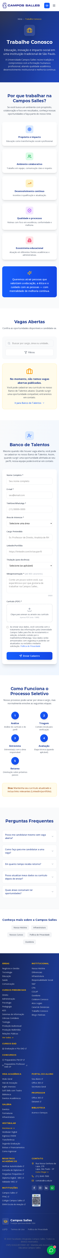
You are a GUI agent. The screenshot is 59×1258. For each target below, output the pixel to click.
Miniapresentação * (25, 573)
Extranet (35, 1101)
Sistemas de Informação (13, 1014)
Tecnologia (7, 972)
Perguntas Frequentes (12, 1174)
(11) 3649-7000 (42, 1176)
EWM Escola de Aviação (12, 1204)
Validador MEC (8, 1181)
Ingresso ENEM (9, 1136)
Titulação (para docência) (18, 559)
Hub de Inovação (9, 1082)
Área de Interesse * (15, 517)
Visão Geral (7, 1079)
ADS (4, 1010)
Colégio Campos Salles (12, 1200)
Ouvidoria (29, 942)
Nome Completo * (15, 475)
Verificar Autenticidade (12, 1166)
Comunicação (8, 984)
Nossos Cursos (16, 934)
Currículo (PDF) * (14, 601)
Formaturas (7, 1113)
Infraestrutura (39, 927)
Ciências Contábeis (10, 1018)
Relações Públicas (10, 1033)
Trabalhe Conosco (40, 1011)
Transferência (8, 1139)
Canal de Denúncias (40, 1007)
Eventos (5, 1109)
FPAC (4, 1196)
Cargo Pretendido (15, 531)
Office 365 (36, 1082)
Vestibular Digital (9, 1132)
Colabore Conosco (40, 999)
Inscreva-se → (8, 1128)
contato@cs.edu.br (44, 1180)
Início (20, 19)
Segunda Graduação (11, 1143)
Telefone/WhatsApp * (16, 503)
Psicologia (6, 1002)
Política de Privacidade (30, 646)
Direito (5, 995)
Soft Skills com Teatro (12, 1090)
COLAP (35, 991)
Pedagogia (7, 1006)
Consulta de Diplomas (12, 1170)
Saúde (5, 980)
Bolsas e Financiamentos (13, 1147)
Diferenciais (37, 972)
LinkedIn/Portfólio (15, 545)
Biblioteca (6, 1094)
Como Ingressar (9, 1151)
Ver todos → (7, 1037)
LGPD (4, 1229)
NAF (34, 984)
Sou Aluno (36, 1079)
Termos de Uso (18, 1229)
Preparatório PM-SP (14, 1060)
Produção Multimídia (11, 1029)
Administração (8, 998)
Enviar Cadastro (31, 655)
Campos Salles (8, 1192)
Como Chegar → (42, 1172)
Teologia (6, 1022)
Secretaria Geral (39, 1086)
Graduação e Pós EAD (14, 1048)
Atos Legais (37, 1003)
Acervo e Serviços (39, 1112)
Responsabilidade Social (42, 980)
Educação (6, 976)
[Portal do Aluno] (47, 5)
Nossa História (20, 927)
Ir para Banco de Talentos (28, 402)
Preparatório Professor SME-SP (14, 1065)
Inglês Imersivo (9, 1086)
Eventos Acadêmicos (11, 1098)
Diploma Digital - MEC (12, 1178)
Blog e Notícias (38, 1015)
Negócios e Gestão (10, 968)
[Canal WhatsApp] (52, 1187)
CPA (33, 987)
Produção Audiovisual (11, 1026)
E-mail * (10, 489)
